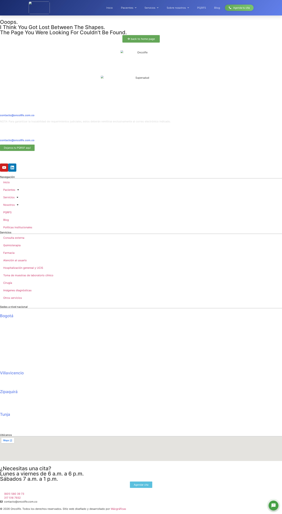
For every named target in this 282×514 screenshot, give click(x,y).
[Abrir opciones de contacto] (273, 505)
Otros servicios (12, 297)
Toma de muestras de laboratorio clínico (28, 275)
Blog (217, 7)
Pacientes (127, 7)
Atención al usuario (15, 260)
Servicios (150, 7)
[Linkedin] (12, 168)
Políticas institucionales (17, 227)
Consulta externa (13, 237)
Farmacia (9, 252)
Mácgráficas (118, 508)
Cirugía (7, 282)
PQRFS (201, 7)
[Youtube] (4, 168)
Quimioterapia (12, 245)
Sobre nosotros (176, 7)
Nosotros (9, 204)
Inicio (109, 7)
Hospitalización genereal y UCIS (23, 267)
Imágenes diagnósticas (17, 290)
